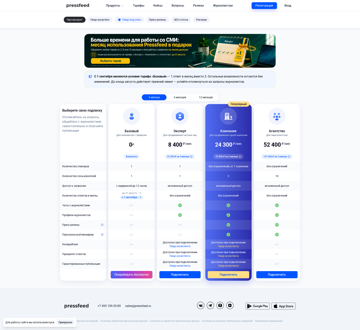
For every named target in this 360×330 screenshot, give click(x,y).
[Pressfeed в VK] (200, 305)
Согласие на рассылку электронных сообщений (227, 321)
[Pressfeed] (78, 6)
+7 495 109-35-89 (109, 306)
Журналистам (223, 5)
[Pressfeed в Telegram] (210, 305)
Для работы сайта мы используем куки (29, 322)
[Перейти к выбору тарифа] (180, 51)
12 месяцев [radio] (206, 97)
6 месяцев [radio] (180, 97)
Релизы (198, 5)
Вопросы (178, 5)
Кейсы (158, 5)
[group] (180, 97)
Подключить (180, 274)
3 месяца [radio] (154, 97)
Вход (287, 5)
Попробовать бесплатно (131, 274)
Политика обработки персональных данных (124, 321)
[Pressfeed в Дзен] (230, 305)
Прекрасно (65, 322)
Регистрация (264, 5)
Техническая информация (269, 321)
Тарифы (138, 5)
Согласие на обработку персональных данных (175, 321)
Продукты (113, 5)
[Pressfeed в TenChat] (220, 305)
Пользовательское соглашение (81, 321)
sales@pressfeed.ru (138, 306)
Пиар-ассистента (180, 246)
